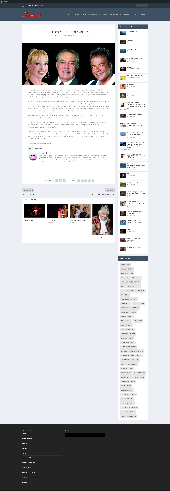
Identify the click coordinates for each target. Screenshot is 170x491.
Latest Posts (38, 148)
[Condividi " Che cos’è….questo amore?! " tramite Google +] (61, 181)
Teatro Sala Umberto (129, 407)
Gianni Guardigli (127, 316)
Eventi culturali (131, 15)
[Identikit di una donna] (80, 211)
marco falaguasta (128, 334)
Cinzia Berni (140, 291)
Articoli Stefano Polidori (130, 278)
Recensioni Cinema (28, 472)
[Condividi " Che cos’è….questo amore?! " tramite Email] (65, 181)
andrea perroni (127, 269)
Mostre (24, 443)
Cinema (24, 434)
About (30, 148)
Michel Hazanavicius (128, 347)
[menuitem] (1, 1)
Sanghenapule (29, 221)
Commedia (124, 295)
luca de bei (138, 321)
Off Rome (135, 360)
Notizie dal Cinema (90, 15)
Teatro (24, 482)
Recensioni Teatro (28, 477)
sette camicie (126, 386)
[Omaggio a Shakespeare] (102, 219)
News (77, 15)
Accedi (143, 15)
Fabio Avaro (125, 308)
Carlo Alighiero (127, 291)
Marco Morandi (127, 338)
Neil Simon (125, 360)
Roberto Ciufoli (138, 377)
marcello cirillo (127, 329)
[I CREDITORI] (57, 211)
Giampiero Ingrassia (128, 312)
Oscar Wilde (132, 364)
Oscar (123, 364)
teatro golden (126, 399)
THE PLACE (39, 6)
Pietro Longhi (126, 373)
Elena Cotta (125, 304)
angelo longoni (127, 273)
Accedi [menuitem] (6, 1)
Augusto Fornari (132, 282)
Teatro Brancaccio (128, 394)
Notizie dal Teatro (111, 15)
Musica (24, 448)
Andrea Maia (125, 265)
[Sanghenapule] (34, 211)
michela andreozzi (128, 342)
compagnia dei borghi (129, 299)
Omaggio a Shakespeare (101, 238)
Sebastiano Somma (128, 381)
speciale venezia (127, 390)
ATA (122, 282)
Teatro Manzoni (127, 403)
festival (136, 308)
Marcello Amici (126, 325)
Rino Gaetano (139, 373)
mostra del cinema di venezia (132, 351)
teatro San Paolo (127, 412)
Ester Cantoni (138, 304)
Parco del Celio (126, 368)
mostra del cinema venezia (131, 355)
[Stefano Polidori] (33, 160)
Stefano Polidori (55, 36)
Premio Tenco (26, 467)
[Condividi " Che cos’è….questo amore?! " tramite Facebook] (57, 181)
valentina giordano (128, 416)
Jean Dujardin (126, 321)
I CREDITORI (51, 220)
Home (70, 15)
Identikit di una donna (78, 220)
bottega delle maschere (130, 286)
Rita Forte (125, 377)
